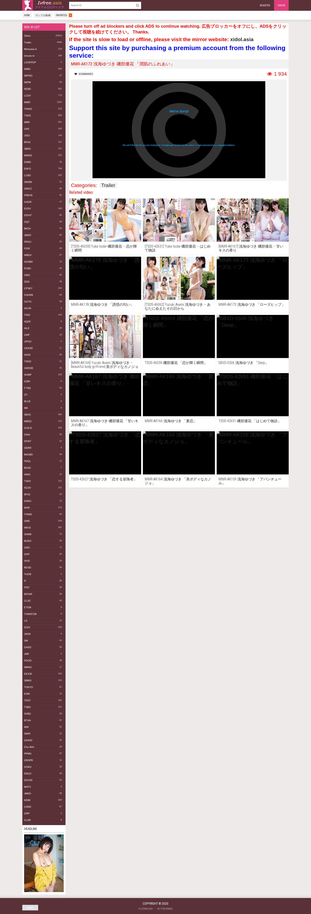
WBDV (27, 255)
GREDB (28, 368)
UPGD (27, 341)
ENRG (27, 501)
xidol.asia (242, 39)
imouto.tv (29, 55)
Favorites (63, 15)
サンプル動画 (43, 15)
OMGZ (28, 188)
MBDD (27, 421)
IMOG (27, 527)
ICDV (27, 627)
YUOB (27, 574)
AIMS (27, 474)
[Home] (44, 5)
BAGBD (28, 454)
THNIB (28, 514)
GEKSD (28, 348)
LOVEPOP (30, 62)
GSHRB (28, 295)
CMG (27, 275)
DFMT (27, 441)
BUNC (27, 467)
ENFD (27, 168)
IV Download (145, 908)
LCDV (27, 95)
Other (27, 35)
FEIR (27, 248)
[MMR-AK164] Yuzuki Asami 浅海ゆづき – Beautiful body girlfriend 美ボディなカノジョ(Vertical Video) (104, 365)
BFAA (27, 142)
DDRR (27, 447)
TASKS (28, 108)
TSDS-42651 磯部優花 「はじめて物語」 (249, 421)
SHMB (27, 534)
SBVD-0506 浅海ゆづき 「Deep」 (243, 363)
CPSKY (28, 288)
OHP (27, 554)
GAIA (27, 434)
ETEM (27, 607)
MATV (27, 786)
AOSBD (28, 261)
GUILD (28, 427)
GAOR (27, 201)
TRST (27, 700)
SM (26, 640)
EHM (27, 693)
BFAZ (27, 494)
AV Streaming (165, 908)
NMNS (27, 667)
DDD (27, 281)
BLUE (27, 401)
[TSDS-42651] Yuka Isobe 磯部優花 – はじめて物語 (178, 248)
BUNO (27, 540)
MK (26, 408)
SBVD (27, 414)
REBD (27, 88)
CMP (27, 334)
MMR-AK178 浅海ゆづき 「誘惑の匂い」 (102, 305)
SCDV (27, 487)
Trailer (27, 42)
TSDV (27, 481)
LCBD (27, 175)
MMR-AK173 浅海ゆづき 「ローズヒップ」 (251, 305)
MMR (27, 102)
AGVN (27, 308)
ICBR (27, 381)
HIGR (27, 354)
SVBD (27, 713)
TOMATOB (30, 614)
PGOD (27, 660)
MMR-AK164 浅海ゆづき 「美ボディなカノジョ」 (178, 481)
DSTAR (28, 780)
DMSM (28, 182)
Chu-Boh (29, 746)
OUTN (27, 301)
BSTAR (28, 594)
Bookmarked (86, 74)
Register (265, 5)
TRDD (27, 361)
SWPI (27, 733)
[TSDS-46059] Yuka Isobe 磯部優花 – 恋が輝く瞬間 (104, 248)
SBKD (27, 148)
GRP (27, 813)
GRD (27, 547)
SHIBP (27, 374)
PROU (27, 241)
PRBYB (28, 195)
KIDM (27, 800)
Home (27, 15)
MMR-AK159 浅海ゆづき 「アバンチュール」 (249, 481)
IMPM (27, 82)
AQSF (27, 321)
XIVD (27, 560)
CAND (27, 806)
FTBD (27, 388)
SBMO (27, 680)
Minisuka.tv (30, 49)
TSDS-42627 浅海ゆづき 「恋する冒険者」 (104, 479)
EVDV (27, 208)
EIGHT (28, 215)
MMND (28, 155)
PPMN (27, 753)
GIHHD (28, 740)
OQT (27, 221)
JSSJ (27, 135)
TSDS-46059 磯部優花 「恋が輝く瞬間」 (176, 363)
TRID (27, 314)
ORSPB (28, 760)
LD (25, 620)
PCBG (27, 268)
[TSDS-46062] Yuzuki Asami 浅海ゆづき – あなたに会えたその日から (178, 306)
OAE (26, 128)
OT (26, 394)
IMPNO (28, 75)
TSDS (27, 115)
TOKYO (28, 687)
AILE (27, 328)
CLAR (27, 820)
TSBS (27, 707)
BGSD (27, 567)
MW (26, 727)
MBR (27, 122)
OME (27, 521)
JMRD (27, 235)
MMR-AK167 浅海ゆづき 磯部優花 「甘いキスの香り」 (104, 423)
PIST (27, 587)
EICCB (28, 673)
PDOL (27, 461)
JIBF (26, 653)
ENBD (27, 162)
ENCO (27, 773)
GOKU (27, 766)
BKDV (27, 228)
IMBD (27, 69)
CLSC (27, 600)
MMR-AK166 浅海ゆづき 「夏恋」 (171, 421)
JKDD (27, 634)
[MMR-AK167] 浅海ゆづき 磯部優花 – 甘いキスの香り (250, 248)
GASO (27, 647)
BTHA (27, 720)
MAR (27, 507)
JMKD (27, 793)
